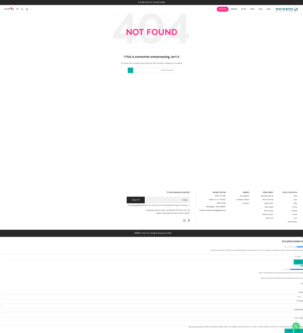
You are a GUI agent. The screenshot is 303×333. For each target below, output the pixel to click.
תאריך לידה (298, 318)
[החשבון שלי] (27, 9)
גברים (295, 207)
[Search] (22, 9)
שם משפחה (298, 310)
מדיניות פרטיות (267, 200)
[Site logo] (287, 9)
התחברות (245, 203)
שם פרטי (299, 301)
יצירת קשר (269, 218)
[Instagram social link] (184, 221)
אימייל (185, 200)
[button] (296, 326)
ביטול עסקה (268, 203)
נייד (302, 284)
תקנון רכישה (268, 211)
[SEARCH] (130, 70)
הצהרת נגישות (268, 214)
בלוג (295, 218)
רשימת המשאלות (242, 200)
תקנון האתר (268, 207)
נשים (295, 203)
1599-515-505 (220, 196)
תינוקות (294, 211)
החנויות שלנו (292, 222)
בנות (295, 196)
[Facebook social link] (189, 221)
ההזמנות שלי (244, 196)
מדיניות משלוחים (267, 196)
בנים (295, 200)
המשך (298, 262)
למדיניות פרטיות (136, 205)
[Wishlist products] (17, 9)
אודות (295, 214)
